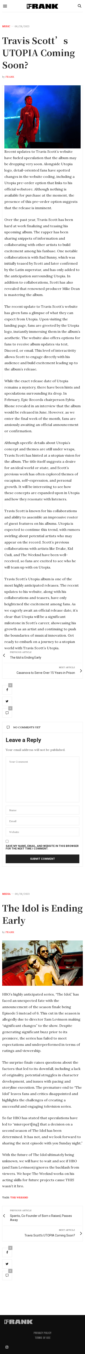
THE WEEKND (19, 1197)
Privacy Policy (42, 1333)
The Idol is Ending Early (42, 914)
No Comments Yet (27, 727)
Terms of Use (42, 1337)
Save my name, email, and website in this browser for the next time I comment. (42, 847)
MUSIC (6, 26)
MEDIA (6, 894)
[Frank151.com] (42, 6)
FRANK (9, 76)
